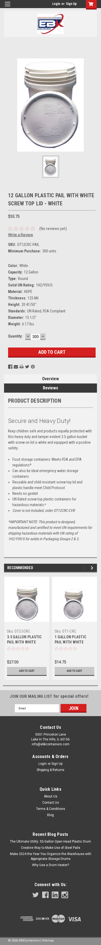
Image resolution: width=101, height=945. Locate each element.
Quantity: (15, 336)
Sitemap (48, 940)
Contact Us (50, 802)
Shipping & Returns (50, 770)
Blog (50, 815)
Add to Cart (26, 670)
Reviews (50, 387)
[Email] (16, 367)
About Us (50, 796)
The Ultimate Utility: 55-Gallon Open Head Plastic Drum (50, 841)
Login (56, 4)
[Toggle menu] (7, 7)
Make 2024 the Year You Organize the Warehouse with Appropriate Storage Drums (50, 856)
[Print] (21, 367)
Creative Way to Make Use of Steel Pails (50, 848)
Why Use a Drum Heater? (50, 865)
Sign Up (71, 4)
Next (93, 568)
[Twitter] (27, 367)
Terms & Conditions (50, 809)
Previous (85, 568)
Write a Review (20, 235)
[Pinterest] (33, 367)
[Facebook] (10, 367)
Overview (50, 378)
